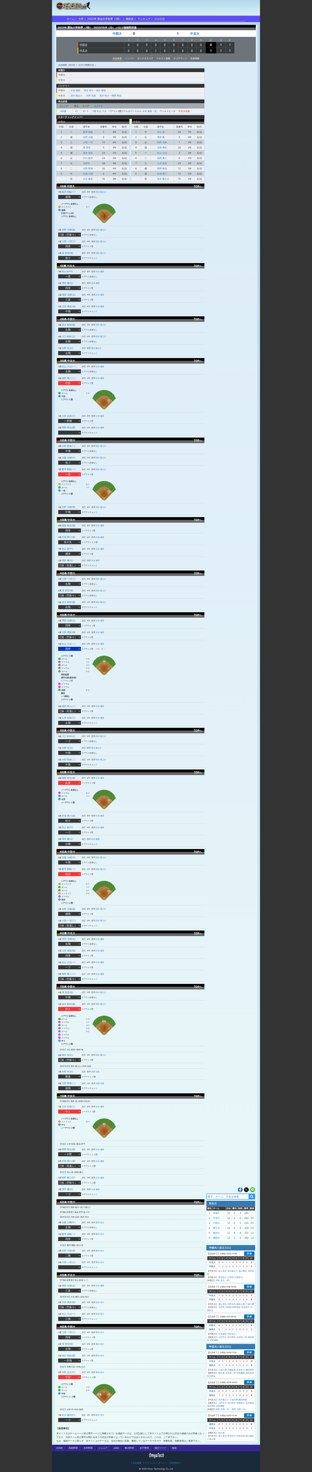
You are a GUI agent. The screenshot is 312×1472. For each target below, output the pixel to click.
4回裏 (63, 111)
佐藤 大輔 (88, 173)
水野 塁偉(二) (68, 446)
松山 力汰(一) (68, 366)
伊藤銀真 (231, 1369)
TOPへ (198, 186)
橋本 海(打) (67, 1055)
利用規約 (174, 1463)
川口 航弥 (88, 158)
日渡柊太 (238, 1277)
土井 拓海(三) (68, 416)
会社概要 (137, 1463)
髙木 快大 (104, 95)
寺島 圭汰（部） (223, 1280)
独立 (160, 1448)
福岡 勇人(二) (68, 378)
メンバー (129, 58)
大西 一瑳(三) (69, 241)
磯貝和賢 (250, 1369)
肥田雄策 (236, 1307)
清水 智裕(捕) (68, 324)
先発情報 (194, 58)
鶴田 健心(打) (68, 1177)
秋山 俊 (161, 131)
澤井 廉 (161, 137)
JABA (116, 1448)
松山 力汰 (162, 152)
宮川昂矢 (231, 1337)
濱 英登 (87, 147)
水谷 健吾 (75, 90)
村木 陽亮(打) (68, 1415)
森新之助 (240, 1304)
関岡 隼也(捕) (68, 427)
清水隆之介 (232, 1271)
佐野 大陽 (88, 137)
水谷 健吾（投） (150, 111)
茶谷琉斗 (222, 1277)
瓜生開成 (250, 1403)
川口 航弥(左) (68, 336)
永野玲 (86, 163)
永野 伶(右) (67, 348)
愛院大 (216, 1237)
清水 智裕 (101, 90)
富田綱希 (214, 1340)
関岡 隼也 (116, 95)
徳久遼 (221, 1373)
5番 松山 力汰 (99, 111)
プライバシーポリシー (156, 1463)
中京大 (194, 33)
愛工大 (216, 1227)
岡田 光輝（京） (223, 1409)
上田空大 (222, 1337)
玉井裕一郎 (241, 1337)
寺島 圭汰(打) (68, 1372)
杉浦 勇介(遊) (68, 537)
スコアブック (180, 58)
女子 (144, 1448)
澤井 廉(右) (67, 283)
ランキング (143, 18)
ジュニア (103, 1448)
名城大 (216, 1212)
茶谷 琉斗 (89, 90)
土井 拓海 (162, 163)
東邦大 (216, 1232)
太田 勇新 (162, 147)
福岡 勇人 (162, 158)
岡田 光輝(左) (69, 294)
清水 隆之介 (77, 95)
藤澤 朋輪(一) (68, 191)
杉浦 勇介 (162, 173)
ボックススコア (145, 58)
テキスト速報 (163, 58)
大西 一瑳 (88, 142)
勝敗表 (130, 18)
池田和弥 (250, 1373)
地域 (174, 1448)
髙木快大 (240, 1369)
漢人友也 (222, 1271)
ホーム (70, 18)
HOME (59, 1448)
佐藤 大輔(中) (68, 457)
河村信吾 (231, 1304)
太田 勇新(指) (69, 306)
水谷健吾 (222, 1334)
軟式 (129, 1448)
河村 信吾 (91, 95)
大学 (81, 18)
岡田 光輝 (162, 142)
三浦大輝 (250, 1304)
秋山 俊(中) (67, 271)
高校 (73, 1448)
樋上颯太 (243, 1271)
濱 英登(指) (67, 253)
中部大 (117, 33)
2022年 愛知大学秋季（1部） (104, 18)
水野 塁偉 (88, 168)
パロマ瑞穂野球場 (126, 27)
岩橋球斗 (240, 1403)
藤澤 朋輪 (88, 131)
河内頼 (228, 1307)
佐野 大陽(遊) (68, 229)
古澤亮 (230, 1277)
